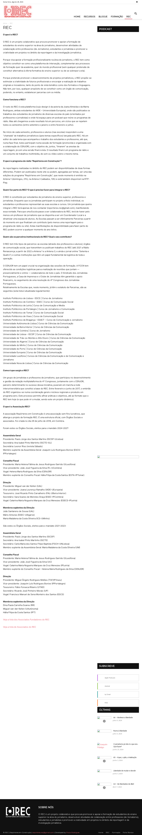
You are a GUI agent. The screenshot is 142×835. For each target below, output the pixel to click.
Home (77, 16)
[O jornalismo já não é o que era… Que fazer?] (104, 748)
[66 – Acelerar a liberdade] (104, 721)
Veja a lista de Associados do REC (19, 627)
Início (5, 23)
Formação (117, 16)
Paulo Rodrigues (72, 832)
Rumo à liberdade (120, 731)
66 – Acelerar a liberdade (123, 718)
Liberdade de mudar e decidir (124, 771)
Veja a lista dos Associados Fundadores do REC (26, 619)
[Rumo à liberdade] (104, 734)
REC (128, 16)
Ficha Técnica (128, 832)
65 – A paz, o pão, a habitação (124, 757)
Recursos (89, 16)
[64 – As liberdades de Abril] (104, 787)
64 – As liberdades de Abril (123, 784)
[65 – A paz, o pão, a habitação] (104, 761)
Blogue (103, 16)
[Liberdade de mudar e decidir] (104, 774)
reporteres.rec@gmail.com (43, 832)
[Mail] (137, 2)
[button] (135, 14)
